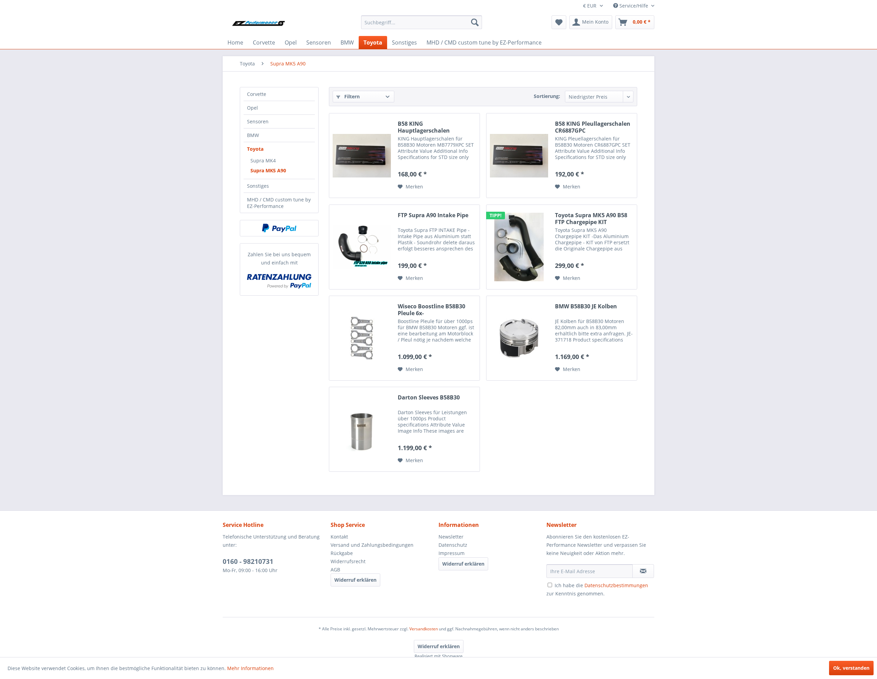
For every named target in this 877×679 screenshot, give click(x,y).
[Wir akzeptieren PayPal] (279, 228)
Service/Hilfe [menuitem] (634, 5)
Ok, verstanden (851, 668)
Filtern (351, 96)
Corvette (256, 94)
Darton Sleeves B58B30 (429, 397)
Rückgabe (342, 553)
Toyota (255, 149)
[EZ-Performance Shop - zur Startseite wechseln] (260, 24)
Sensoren (258, 121)
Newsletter (451, 536)
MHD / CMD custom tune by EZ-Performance (279, 202)
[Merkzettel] (559, 22)
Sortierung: (547, 96)
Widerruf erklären (355, 580)
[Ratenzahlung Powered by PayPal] (279, 281)
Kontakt (339, 536)
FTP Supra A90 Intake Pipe (433, 215)
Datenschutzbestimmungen (616, 585)
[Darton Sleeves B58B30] (362, 429)
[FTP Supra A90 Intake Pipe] (362, 247)
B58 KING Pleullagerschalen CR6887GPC (592, 127)
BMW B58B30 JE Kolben (586, 306)
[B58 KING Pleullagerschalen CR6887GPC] (519, 155)
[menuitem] (421, 22)
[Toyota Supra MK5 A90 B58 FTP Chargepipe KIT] (519, 247)
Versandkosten (423, 629)
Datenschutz (452, 545)
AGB (335, 569)
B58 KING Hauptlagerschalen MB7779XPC (424, 127)
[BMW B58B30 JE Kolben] (519, 338)
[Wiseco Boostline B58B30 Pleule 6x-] (362, 338)
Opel (252, 107)
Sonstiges (258, 186)
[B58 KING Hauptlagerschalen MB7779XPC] (362, 155)
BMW (253, 135)
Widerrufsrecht (348, 561)
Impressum (451, 553)
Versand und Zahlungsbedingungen (372, 545)
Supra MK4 (263, 160)
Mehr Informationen (250, 668)
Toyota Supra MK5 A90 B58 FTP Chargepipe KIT (591, 218)
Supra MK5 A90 (268, 170)
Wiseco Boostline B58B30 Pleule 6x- (431, 310)
